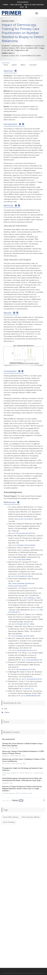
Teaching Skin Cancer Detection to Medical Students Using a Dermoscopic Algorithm (22, 744)
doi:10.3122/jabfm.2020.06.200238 (23, 545)
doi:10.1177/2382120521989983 (20, 559)
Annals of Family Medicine (34, 5)
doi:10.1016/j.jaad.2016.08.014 (32, 679)
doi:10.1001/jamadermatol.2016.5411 (24, 533)
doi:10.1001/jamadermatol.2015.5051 (24, 669)
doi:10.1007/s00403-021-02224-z (22, 576)
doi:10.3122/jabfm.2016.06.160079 (23, 636)
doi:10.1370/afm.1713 (26, 688)
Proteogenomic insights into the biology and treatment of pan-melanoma (22, 769)
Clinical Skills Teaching (10, 817)
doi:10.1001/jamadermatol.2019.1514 (24, 650)
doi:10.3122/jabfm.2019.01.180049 (23, 624)
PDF (5, 709)
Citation (6, 712)
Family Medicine (16, 5)
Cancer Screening (9, 822)
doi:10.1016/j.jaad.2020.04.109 (32, 660)
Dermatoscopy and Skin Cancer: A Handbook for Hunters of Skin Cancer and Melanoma (23, 760)
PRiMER (5, 5)
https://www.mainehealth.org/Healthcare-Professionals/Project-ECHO (21, 584)
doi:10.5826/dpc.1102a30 (32, 598)
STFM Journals (22, 2)
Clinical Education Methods (31, 817)
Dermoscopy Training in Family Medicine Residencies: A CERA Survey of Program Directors (23, 752)
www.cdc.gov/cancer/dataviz (23, 519)
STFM (22, 7)
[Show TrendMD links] (44, 800)
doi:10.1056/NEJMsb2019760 (30, 696)
